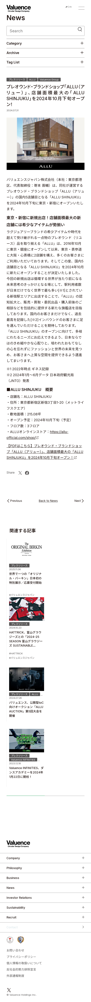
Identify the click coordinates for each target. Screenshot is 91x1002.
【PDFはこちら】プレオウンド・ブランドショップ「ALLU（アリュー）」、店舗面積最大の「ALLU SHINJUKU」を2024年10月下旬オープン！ (45, 452)
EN (70, 7)
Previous (16, 501)
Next (77, 501)
